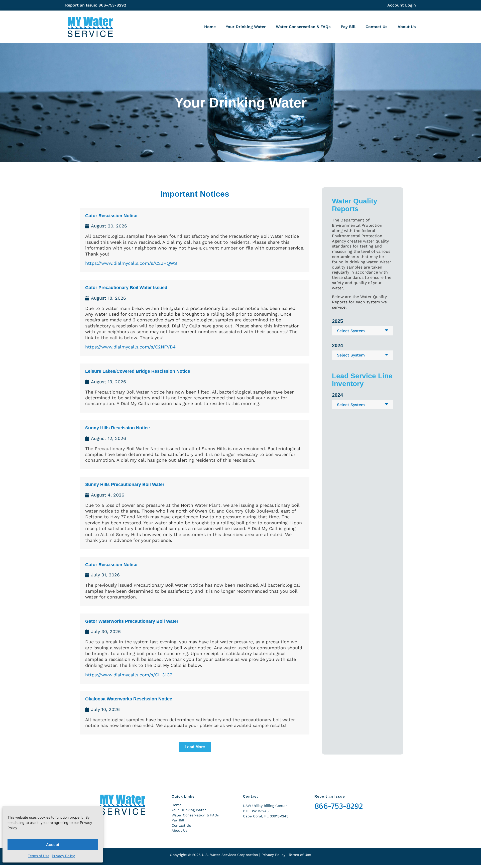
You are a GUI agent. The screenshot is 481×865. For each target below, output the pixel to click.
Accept (52, 844)
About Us (407, 26)
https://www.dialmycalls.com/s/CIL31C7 (128, 674)
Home (210, 26)
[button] (195, 747)
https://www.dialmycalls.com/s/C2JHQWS (131, 263)
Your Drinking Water (246, 26)
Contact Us (377, 26)
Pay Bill (348, 26)
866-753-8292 (338, 806)
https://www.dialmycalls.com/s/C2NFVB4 (130, 346)
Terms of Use (38, 856)
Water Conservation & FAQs (303, 26)
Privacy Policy (63, 856)
